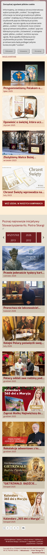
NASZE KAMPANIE (9, 56)
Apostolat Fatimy (38, 553)
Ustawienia (23, 51)
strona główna (9, 539)
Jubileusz (38, 539)
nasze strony (28, 539)
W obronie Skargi (12, 541)
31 (23, 528)
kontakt (40, 543)
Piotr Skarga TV (37, 550)
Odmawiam (9, 51)
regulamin (31, 541)
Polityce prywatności (33, 18)
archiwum (23, 541)
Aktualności (24, 550)
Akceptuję (38, 51)
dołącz (19, 539)
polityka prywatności (35, 542)
